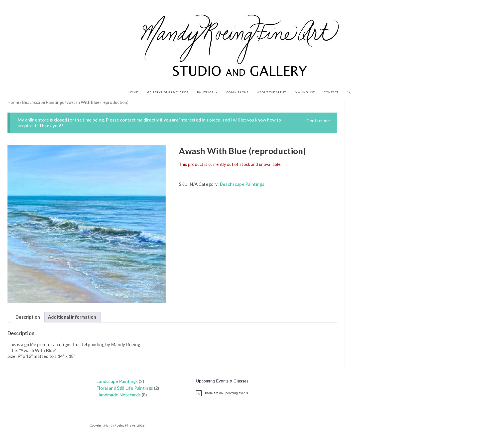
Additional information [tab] (72, 317)
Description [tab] (27, 317)
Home (13, 102)
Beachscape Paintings (43, 102)
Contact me (318, 120)
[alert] (239, 393)
